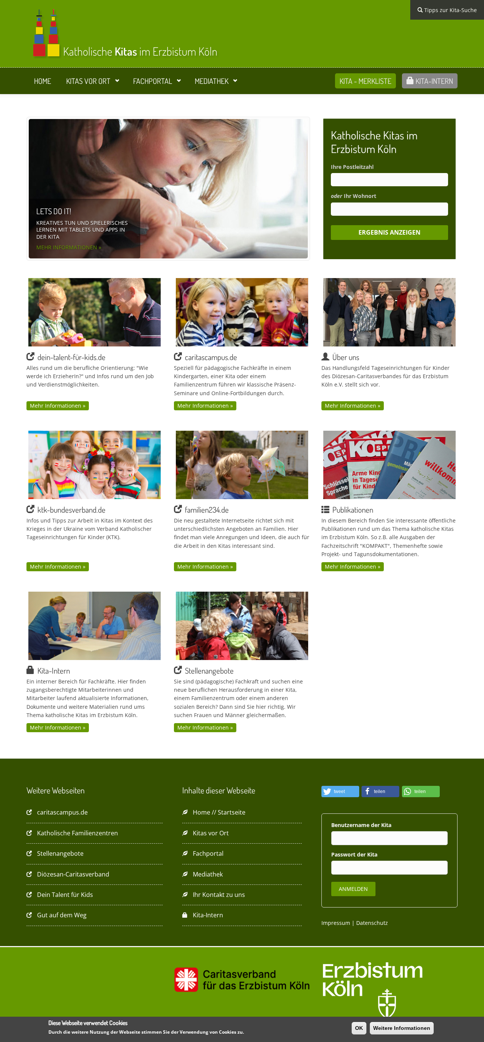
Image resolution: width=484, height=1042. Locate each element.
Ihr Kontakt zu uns (219, 894)
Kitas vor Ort (88, 81)
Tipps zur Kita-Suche (450, 10)
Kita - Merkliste (365, 81)
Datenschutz (372, 922)
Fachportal (152, 81)
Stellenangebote (60, 853)
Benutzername (351, 825)
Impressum (335, 922)
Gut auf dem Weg (62, 915)
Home (42, 81)
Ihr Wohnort (353, 195)
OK (359, 1028)
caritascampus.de (62, 812)
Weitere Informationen (401, 1028)
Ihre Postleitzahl (352, 166)
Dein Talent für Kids (65, 894)
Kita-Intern (433, 81)
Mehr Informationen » (68, 247)
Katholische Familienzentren (77, 833)
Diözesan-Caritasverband (73, 874)
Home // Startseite (219, 812)
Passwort (344, 854)
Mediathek (211, 81)
